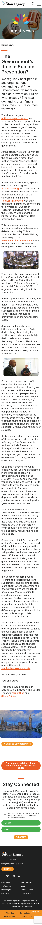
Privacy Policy (9, 916)
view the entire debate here (16, 240)
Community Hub (26, 893)
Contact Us (5, 893)
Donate (35, 911)
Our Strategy (5, 882)
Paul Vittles (18, 693)
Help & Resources (27, 882)
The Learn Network (12, 200)
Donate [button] (8, 869)
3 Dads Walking (10, 188)
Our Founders (6, 886)
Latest (23, 886)
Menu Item (10, 913)
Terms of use (25, 913)
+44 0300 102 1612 (8, 860)
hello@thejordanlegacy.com (12, 864)
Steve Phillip (8, 696)
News (11, 45)
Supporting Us (6, 890)
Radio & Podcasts (27, 890)
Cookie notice (26, 916)
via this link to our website (15, 668)
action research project (14, 118)
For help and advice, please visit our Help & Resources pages (21, 765)
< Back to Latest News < (17, 743)
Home (4, 45)
